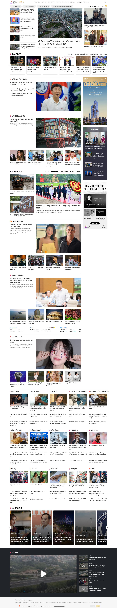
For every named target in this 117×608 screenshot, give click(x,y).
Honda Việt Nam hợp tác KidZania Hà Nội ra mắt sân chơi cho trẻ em (97, 485)
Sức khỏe (55, 469)
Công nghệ (65, 2)
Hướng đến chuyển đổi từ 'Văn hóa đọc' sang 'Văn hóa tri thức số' (19, 454)
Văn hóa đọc (18, 116)
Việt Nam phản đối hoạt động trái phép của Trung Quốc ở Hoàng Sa (27, 19)
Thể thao (94, 430)
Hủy (24, 591)
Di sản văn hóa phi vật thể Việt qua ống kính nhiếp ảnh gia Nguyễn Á (18, 423)
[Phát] (43, 574)
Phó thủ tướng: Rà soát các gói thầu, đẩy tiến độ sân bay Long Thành (27, 11)
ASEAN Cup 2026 (16, 6)
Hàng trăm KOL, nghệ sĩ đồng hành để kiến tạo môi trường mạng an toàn (38, 447)
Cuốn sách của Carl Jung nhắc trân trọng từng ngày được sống (78, 408)
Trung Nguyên (86, 182)
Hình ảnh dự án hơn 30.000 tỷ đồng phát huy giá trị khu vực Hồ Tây (18, 493)
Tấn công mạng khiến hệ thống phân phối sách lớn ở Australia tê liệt (98, 416)
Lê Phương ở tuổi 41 (37, 499)
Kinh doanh (51, 2)
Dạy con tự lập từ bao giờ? (57, 460)
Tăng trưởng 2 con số (44, 6)
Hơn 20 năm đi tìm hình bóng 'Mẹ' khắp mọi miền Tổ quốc (16, 69)
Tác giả (54, 392)
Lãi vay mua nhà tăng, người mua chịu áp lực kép (26, 28)
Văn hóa (58, 2)
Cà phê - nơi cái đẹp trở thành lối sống (89, 217)
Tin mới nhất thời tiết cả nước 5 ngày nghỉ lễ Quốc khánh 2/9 (55, 47)
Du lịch (74, 469)
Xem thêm (95, 221)
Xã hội (13, 469)
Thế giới (90, 563)
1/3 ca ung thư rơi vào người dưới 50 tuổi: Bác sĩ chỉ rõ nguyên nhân (58, 485)
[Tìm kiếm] (105, 2)
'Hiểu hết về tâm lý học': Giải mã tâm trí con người (95, 205)
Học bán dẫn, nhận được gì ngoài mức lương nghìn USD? (98, 165)
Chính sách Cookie (59, 606)
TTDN (92, 469)
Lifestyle (79, 2)
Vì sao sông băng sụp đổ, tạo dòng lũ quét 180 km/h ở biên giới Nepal (27, 46)
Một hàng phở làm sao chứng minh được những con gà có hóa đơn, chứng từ (21, 280)
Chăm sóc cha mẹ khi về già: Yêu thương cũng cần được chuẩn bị (38, 408)
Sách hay (44, 2)
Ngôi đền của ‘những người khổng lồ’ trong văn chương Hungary (83, 69)
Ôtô (90, 555)
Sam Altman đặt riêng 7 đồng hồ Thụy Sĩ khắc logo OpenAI (17, 384)
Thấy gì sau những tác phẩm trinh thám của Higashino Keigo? (58, 408)
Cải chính (86, 2)
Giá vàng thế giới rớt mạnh (54, 321)
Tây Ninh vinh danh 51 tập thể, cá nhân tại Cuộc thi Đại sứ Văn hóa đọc (18, 462)
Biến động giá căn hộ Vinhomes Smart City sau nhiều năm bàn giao (96, 493)
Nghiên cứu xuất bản (99, 392)
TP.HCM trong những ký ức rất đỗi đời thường (33, 69)
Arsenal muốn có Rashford (97, 445)
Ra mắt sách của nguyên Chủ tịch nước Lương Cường (66, 69)
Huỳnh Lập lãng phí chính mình (39, 484)
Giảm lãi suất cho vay (30, 6)
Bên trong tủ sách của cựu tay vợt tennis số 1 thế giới (72, 164)
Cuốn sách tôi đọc (79, 392)
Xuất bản (37, 2)
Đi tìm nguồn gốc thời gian (77, 421)
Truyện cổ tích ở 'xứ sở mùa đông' (94, 46)
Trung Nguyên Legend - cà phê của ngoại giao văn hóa (100, 218)
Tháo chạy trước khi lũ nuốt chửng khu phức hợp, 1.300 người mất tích (96, 574)
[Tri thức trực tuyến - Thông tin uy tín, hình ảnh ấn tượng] (17, 2)
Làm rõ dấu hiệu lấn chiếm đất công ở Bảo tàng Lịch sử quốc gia (18, 500)
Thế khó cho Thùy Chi (75, 460)
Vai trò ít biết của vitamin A (57, 499)
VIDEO (15, 552)
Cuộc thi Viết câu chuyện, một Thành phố (62, 6)
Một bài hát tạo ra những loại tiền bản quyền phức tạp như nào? (77, 447)
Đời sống (72, 2)
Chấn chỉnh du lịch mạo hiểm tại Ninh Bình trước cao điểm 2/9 (77, 493)
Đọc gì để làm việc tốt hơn (72, 383)
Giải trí (34, 469)
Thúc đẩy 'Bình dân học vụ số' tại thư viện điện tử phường (53, 164)
